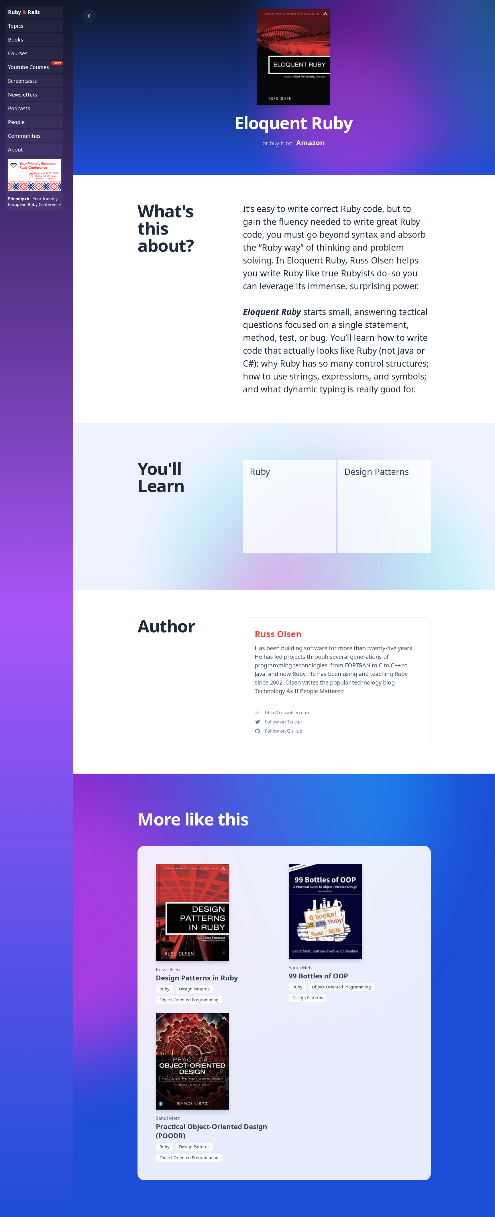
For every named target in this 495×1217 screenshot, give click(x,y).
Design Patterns (376, 471)
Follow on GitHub (283, 731)
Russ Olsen (168, 969)
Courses (18, 53)
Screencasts (22, 80)
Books (15, 39)
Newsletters (22, 94)
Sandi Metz (301, 967)
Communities (24, 135)
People (16, 122)
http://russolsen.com (288, 712)
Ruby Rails (24, 12)
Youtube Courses (34, 65)
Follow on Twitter (283, 722)
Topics (15, 25)
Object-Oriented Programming (189, 999)
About (15, 149)
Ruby (260, 471)
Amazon (310, 142)
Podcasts (19, 108)
